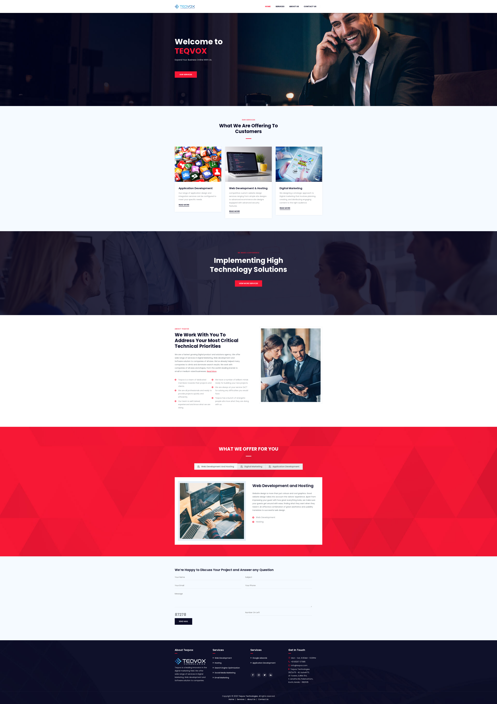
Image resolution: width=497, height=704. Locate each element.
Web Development (223, 658)
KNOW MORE (185, 78)
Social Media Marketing (225, 672)
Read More (212, 371)
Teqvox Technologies (248, 696)
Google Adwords (260, 658)
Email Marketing (222, 677)
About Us (294, 6)
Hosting (218, 663)
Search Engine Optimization (227, 668)
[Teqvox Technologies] (185, 6)
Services (280, 6)
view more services (248, 283)
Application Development (297, 188)
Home (268, 6)
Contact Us (310, 6)
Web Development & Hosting (198, 188)
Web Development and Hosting (217, 466)
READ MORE (184, 211)
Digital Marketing (241, 188)
